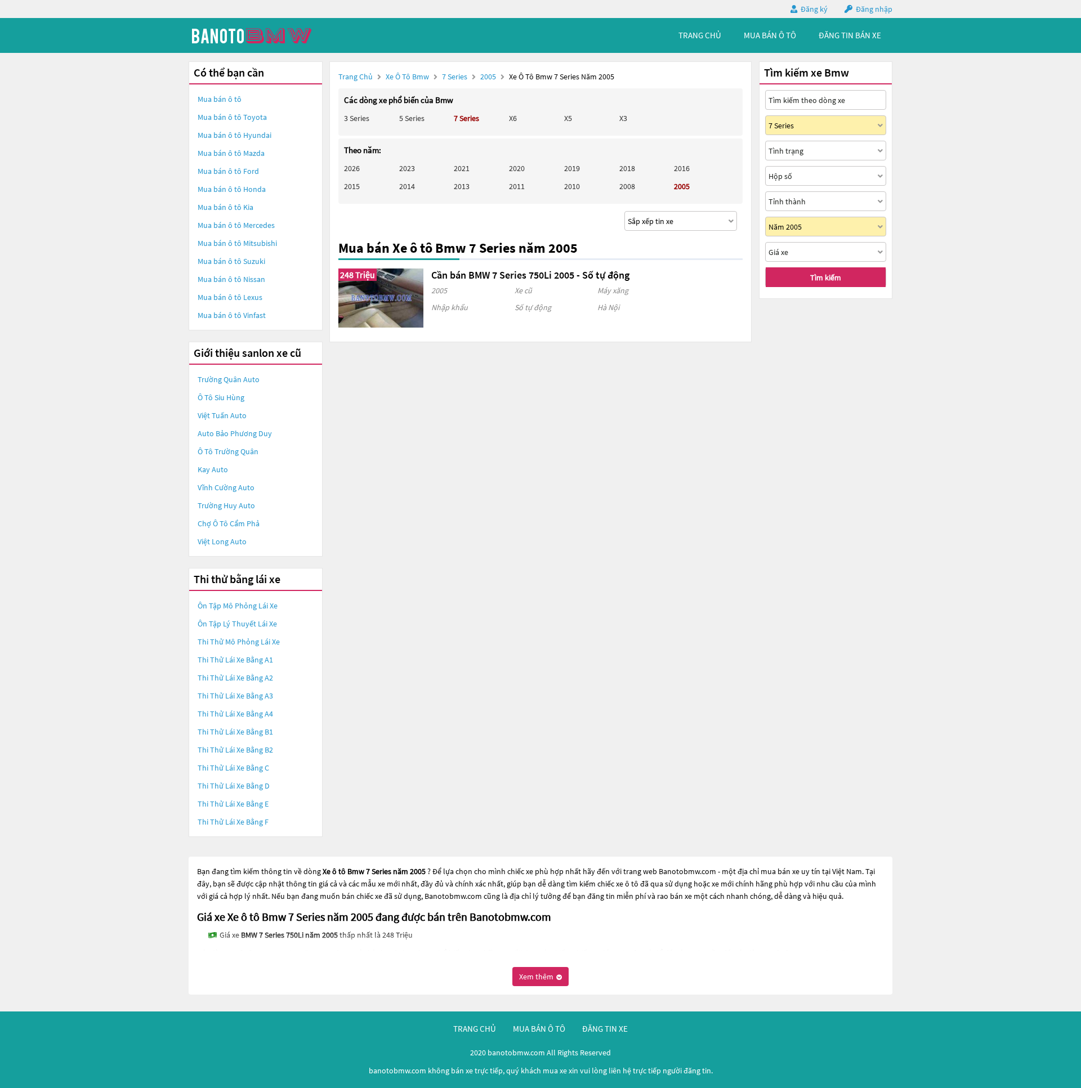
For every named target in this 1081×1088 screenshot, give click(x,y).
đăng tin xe (605, 1028)
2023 (407, 168)
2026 (352, 168)
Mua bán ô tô (220, 99)
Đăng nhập (874, 9)
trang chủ (699, 35)
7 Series (455, 76)
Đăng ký (814, 9)
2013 (462, 186)
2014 (407, 186)
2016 (682, 168)
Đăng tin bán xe (850, 35)
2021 (462, 168)
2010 (572, 186)
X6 (513, 118)
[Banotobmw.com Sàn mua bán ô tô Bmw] (273, 35)
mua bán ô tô (770, 35)
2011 (517, 186)
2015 (352, 186)
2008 (627, 186)
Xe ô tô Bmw (407, 76)
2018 (627, 168)
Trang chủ (355, 76)
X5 (568, 118)
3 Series (356, 118)
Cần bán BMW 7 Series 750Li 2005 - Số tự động (530, 274)
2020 (517, 168)
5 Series (412, 118)
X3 (623, 118)
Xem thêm (537, 976)
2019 (572, 168)
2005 (489, 76)
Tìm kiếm (825, 277)
